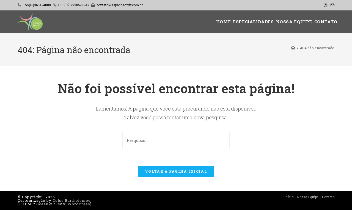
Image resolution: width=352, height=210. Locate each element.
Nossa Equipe (307, 197)
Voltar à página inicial (176, 171)
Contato (328, 197)
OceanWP (45, 203)
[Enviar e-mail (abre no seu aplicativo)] (331, 5)
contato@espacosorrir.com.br (120, 5)
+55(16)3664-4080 (37, 5)
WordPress (79, 203)
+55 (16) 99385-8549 (73, 5)
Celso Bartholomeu (71, 200)
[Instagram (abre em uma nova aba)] (325, 5)
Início (288, 197)
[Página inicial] (293, 47)
